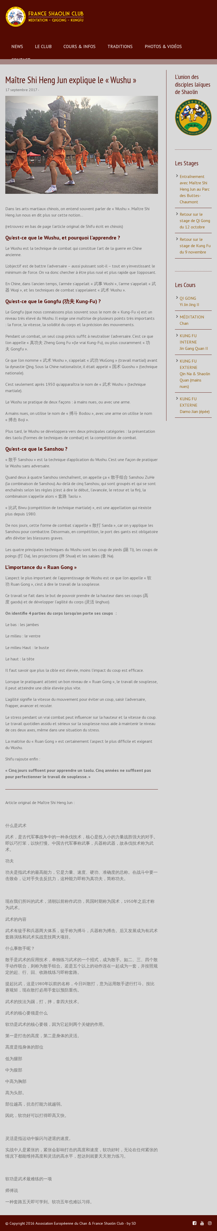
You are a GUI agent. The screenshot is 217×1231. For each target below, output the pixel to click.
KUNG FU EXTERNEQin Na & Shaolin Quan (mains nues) (195, 373)
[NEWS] (81, 145)
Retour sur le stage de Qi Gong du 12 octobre (195, 220)
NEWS (17, 46)
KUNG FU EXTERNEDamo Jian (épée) (195, 405)
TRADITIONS (120, 46)
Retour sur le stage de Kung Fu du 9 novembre (195, 246)
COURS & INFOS (80, 46)
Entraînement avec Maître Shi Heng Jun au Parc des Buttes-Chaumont (195, 189)
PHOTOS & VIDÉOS (163, 46)
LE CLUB (43, 46)
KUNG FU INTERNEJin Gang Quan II (194, 342)
